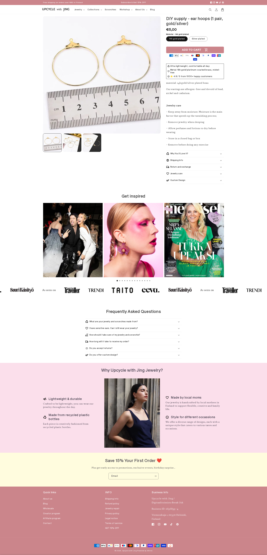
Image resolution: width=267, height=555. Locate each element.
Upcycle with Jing (129, 551)
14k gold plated (177, 38)
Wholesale (48, 508)
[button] (210, 10)
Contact (47, 523)
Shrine (149, 551)
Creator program (51, 513)
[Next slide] (220, 242)
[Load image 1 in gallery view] (52, 143)
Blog (45, 503)
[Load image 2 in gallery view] (72, 143)
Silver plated (198, 38)
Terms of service (113, 523)
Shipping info (111, 499)
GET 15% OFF (112, 528)
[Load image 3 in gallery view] (92, 143)
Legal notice (111, 518)
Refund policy (112, 503)
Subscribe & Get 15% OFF (133, 2)
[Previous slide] (46, 242)
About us (47, 499)
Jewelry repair (112, 508)
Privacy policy (112, 513)
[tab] (117, 280)
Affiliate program (51, 518)
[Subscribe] (155, 476)
